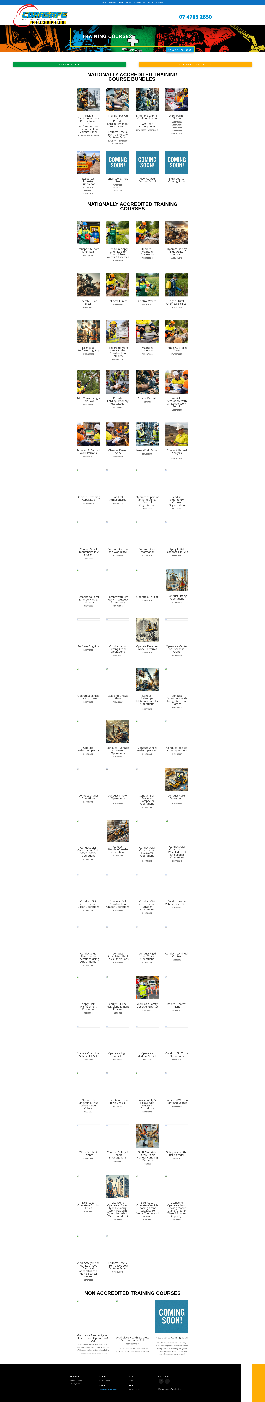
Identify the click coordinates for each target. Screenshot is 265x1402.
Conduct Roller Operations (177, 797)
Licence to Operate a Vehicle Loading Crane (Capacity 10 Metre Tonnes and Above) (147, 1209)
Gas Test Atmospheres (118, 498)
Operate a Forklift (147, 597)
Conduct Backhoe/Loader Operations (118, 849)
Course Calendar (133, 3)
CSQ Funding (148, 3)
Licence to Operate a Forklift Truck (88, 1205)
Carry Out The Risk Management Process (118, 1006)
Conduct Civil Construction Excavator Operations (147, 851)
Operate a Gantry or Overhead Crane (177, 648)
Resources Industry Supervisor (88, 181)
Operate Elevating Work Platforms (147, 647)
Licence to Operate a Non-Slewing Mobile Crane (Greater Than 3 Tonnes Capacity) (176, 1209)
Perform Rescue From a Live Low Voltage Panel (118, 1265)
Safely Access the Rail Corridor (176, 1153)
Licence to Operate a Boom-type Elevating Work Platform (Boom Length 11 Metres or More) (118, 1209)
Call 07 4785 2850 (180, 50)
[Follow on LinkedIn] (167, 1381)
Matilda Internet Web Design (169, 1389)
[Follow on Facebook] (161, 1381)
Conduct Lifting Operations (177, 597)
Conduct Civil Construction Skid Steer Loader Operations (88, 851)
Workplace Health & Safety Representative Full (132, 1339)
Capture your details (195, 64)
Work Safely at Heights (88, 1153)
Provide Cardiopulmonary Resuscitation (117, 400)
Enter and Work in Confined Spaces (177, 1101)
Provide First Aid (147, 398)
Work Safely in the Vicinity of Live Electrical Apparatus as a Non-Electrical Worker (88, 1269)
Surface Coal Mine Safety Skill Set (88, 1054)
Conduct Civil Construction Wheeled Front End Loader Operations (177, 852)
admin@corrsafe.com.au (108, 1389)
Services (159, 3)
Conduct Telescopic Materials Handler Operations (147, 700)
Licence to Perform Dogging (88, 349)
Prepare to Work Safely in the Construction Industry (118, 352)
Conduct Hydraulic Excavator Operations (117, 750)
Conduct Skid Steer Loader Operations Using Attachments (88, 957)
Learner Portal (69, 64)
